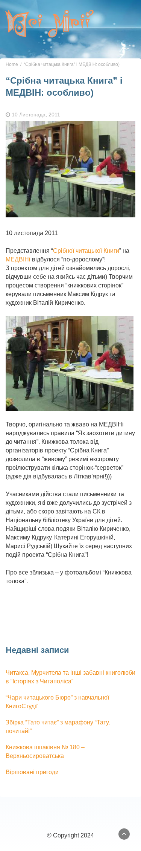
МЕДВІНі (18, 259)
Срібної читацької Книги (86, 251)
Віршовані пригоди (32, 772)
